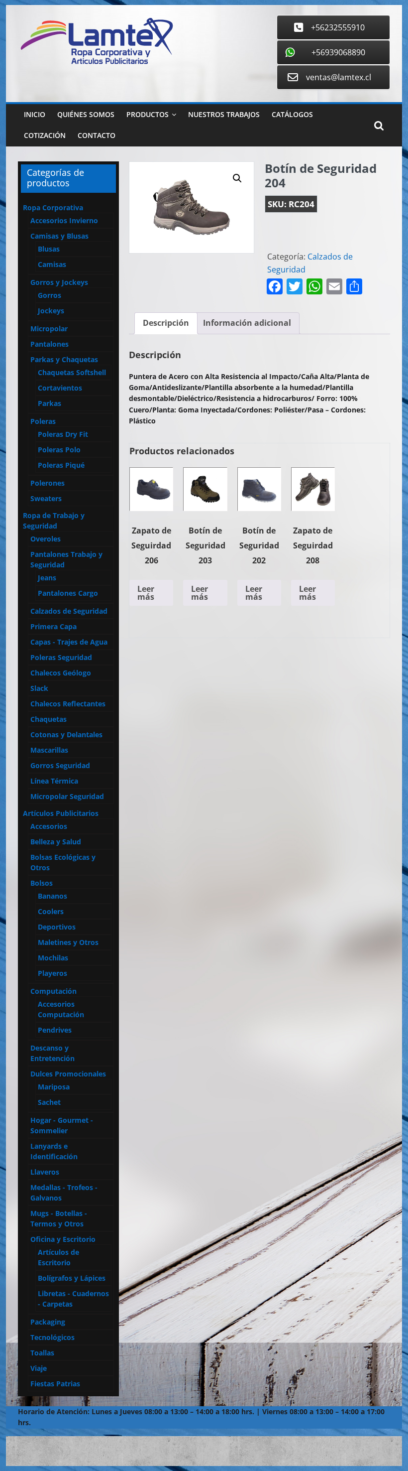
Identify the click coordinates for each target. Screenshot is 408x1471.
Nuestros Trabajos (224, 114)
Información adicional (247, 322)
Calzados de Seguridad (68, 611)
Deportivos (57, 927)
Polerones (47, 483)
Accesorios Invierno (64, 220)
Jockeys (51, 310)
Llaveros (44, 1172)
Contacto (96, 135)
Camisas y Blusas (59, 236)
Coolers (51, 911)
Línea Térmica (54, 781)
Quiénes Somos (85, 114)
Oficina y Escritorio (63, 1239)
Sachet (49, 1102)
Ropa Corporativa (53, 207)
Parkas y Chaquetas (64, 359)
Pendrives (55, 1030)
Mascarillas (49, 750)
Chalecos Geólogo (60, 672)
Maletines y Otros (68, 942)
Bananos (52, 896)
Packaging (47, 1322)
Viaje (38, 1368)
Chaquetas (48, 719)
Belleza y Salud (55, 841)
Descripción (166, 322)
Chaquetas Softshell (72, 372)
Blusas (49, 249)
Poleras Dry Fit (63, 434)
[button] (237, 178)
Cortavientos (60, 388)
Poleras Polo (59, 449)
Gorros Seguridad (60, 765)
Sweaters (46, 498)
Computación (53, 991)
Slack (39, 688)
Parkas (49, 403)
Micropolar (49, 328)
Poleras (43, 421)
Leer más (145, 592)
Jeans (47, 577)
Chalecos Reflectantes (67, 703)
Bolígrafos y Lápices (71, 1278)
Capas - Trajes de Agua (68, 642)
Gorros (49, 295)
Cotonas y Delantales (66, 734)
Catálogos (292, 114)
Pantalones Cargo (68, 593)
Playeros (52, 973)
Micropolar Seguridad (67, 796)
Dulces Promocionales (68, 1073)
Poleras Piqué (61, 465)
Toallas (42, 1352)
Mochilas (53, 957)
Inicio (34, 114)
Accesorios (48, 826)
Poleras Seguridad (61, 657)
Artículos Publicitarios (61, 813)
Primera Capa (53, 626)
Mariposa (54, 1086)
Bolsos (41, 883)
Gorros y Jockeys (59, 282)
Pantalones (49, 344)
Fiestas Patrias (55, 1383)
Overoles (45, 538)
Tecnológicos (52, 1337)
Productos (147, 114)
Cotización (45, 135)
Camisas (52, 264)
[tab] (166, 323)
